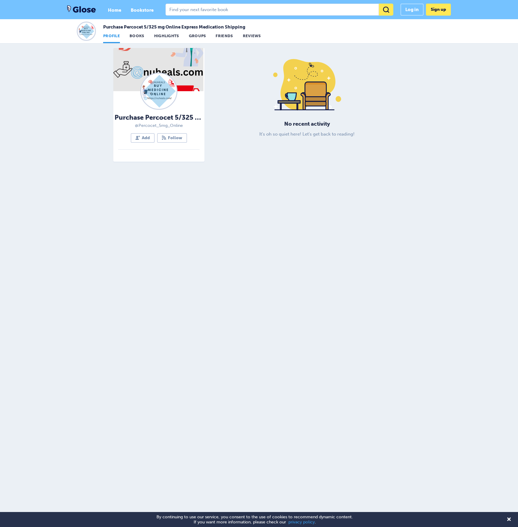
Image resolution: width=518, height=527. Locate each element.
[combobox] (279, 10)
